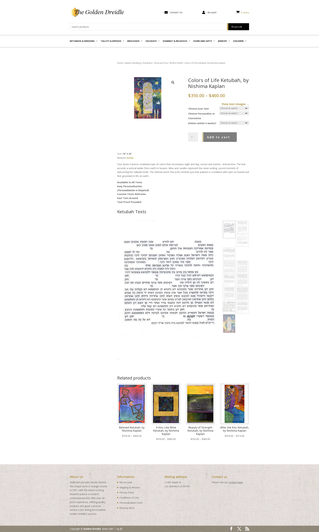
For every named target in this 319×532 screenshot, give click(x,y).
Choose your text (198, 108)
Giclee (130, 157)
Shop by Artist (126, 507)
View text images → (235, 104)
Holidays (151, 40)
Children (238, 40)
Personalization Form (131, 502)
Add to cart (218, 137)
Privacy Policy (126, 492)
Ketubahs (147, 62)
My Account (125, 482)
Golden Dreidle (92, 528)
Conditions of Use (129, 497)
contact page (236, 482)
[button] (173, 82)
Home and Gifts (202, 40)
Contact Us (176, 12)
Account (212, 12)
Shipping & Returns (129, 487)
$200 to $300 (176, 62)
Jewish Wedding (133, 62)
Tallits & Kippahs (111, 40)
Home (120, 62)
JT (121, 528)
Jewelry (222, 40)
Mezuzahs (133, 40)
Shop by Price (161, 62)
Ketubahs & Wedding (82, 40)
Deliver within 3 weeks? (202, 123)
